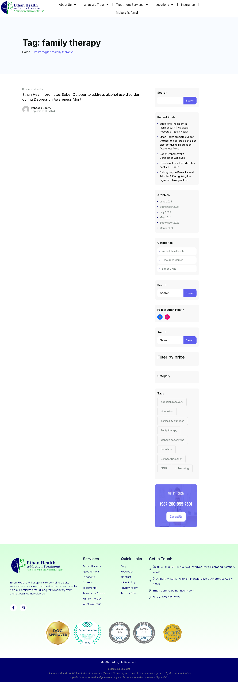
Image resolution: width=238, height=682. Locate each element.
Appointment (91, 571)
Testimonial (90, 588)
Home (26, 52)
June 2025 (166, 201)
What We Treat (94, 4)
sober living (182, 468)
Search (162, 92)
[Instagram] (167, 317)
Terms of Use (129, 593)
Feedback (127, 571)
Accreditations (92, 566)
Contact (126, 577)
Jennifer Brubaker (171, 458)
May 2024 (165, 217)
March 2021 (166, 228)
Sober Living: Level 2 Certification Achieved (172, 155)
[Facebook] (160, 317)
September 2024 (169, 206)
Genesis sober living (172, 439)
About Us (65, 4)
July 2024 (165, 212)
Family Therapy (92, 598)
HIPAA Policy (128, 582)
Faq (123, 566)
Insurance (188, 4)
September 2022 (169, 222)
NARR (164, 468)
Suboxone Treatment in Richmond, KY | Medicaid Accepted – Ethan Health (174, 127)
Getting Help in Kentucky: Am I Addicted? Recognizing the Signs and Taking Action (177, 176)
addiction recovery (172, 401)
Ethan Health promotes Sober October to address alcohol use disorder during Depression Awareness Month (80, 96)
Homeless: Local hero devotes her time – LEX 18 (177, 165)
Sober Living (169, 268)
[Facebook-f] (13, 607)
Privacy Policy (129, 588)
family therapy (169, 430)
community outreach (172, 420)
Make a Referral (127, 12)
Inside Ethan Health (173, 251)
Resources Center (32, 89)
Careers (88, 582)
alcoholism (167, 411)
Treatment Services (129, 4)
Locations (162, 4)
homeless (166, 449)
